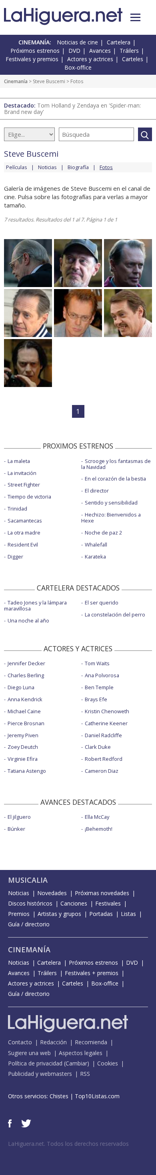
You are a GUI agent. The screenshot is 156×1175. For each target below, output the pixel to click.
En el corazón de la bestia (115, 478)
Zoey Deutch (23, 746)
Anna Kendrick (25, 699)
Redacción (53, 1042)
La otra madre (24, 532)
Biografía (78, 167)
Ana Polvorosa (102, 675)
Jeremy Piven (23, 735)
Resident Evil (23, 544)
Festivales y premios (32, 59)
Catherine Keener (106, 723)
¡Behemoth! (98, 828)
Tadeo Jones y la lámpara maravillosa (35, 605)
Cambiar (76, 1063)
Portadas (101, 914)
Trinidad (17, 508)
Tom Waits (97, 663)
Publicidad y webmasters (40, 1073)
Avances (100, 50)
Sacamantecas (25, 520)
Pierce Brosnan (26, 723)
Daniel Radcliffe (103, 735)
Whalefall (96, 544)
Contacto (20, 1042)
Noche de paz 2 (103, 532)
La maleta (19, 461)
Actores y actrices (90, 59)
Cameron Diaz (101, 770)
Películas (16, 167)
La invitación (22, 473)
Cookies (107, 1063)
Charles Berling (26, 675)
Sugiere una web (29, 1053)
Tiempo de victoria (29, 496)
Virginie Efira (23, 758)
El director (97, 490)
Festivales (108, 903)
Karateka (95, 556)
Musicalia (28, 880)
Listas (128, 914)
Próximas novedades (102, 893)
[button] (135, 17)
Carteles (132, 59)
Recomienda (91, 1042)
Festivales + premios (91, 973)
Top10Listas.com (97, 1096)
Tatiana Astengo (27, 770)
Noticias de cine (77, 42)
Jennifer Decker (26, 663)
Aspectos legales (80, 1053)
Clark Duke (98, 746)
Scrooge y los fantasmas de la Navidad (116, 464)
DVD (74, 50)
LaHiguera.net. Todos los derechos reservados (68, 1143)
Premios (19, 914)
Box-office (78, 67)
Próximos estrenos (35, 50)
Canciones (73, 903)
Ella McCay (97, 816)
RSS (85, 1073)
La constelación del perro (115, 614)
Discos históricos (30, 903)
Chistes (59, 1096)
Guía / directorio (29, 924)
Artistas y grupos (59, 914)
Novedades (52, 893)
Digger (15, 556)
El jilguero (19, 816)
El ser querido (101, 602)
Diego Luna (21, 687)
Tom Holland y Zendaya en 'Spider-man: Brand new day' (72, 109)
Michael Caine (24, 711)
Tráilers (129, 50)
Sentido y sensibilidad (111, 502)
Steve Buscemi (49, 81)
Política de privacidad (35, 1063)
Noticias (47, 167)
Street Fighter (24, 484)
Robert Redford (103, 758)
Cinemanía (16, 81)
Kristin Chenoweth (107, 711)
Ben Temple (99, 687)
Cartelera (118, 42)
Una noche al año (28, 620)
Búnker (16, 828)
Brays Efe (96, 699)
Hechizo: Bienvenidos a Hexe (111, 517)
